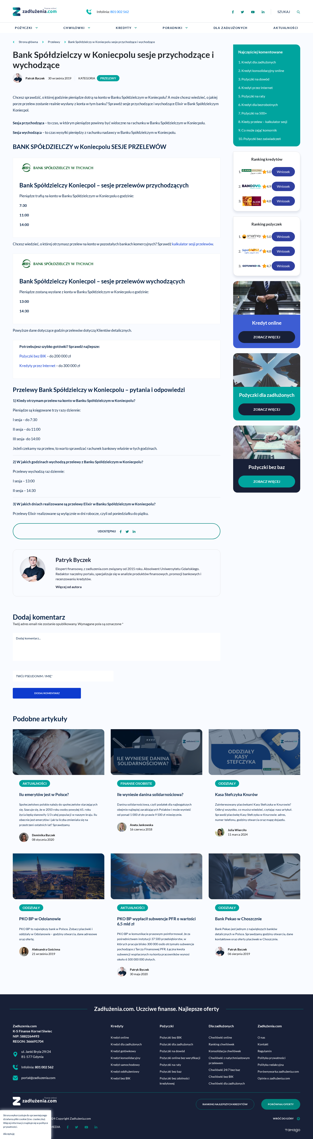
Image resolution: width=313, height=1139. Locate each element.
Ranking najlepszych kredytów (225, 1104)
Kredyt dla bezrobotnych (259, 105)
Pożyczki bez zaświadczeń (262, 139)
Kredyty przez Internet (37, 365)
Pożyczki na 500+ (254, 113)
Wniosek (283, 172)
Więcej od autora (69, 587)
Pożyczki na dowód (255, 79)
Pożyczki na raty (253, 96)
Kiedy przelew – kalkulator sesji (264, 122)
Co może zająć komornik (259, 130)
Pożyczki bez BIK (32, 356)
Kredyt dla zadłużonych (258, 62)
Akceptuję (8, 1133)
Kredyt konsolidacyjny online (262, 71)
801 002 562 (119, 12)
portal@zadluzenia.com (38, 1078)
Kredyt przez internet (257, 88)
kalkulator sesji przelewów (192, 244)
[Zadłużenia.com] (35, 11)
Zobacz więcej (266, 337)
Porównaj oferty (281, 1104)
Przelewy (108, 78)
